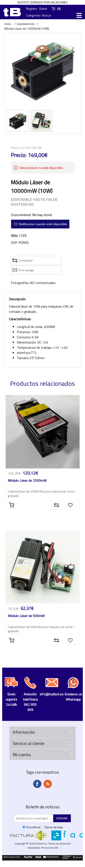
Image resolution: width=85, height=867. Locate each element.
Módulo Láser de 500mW (26, 616)
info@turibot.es (52, 694)
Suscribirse (33, 827)
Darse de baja (54, 827)
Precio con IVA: (20, 147)
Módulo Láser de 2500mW (27, 480)
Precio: (19, 155)
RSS (48, 784)
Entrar (43, 8)
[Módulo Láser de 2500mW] (43, 431)
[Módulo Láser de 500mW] (43, 567)
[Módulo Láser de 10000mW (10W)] (18, 121)
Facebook (37, 784)
